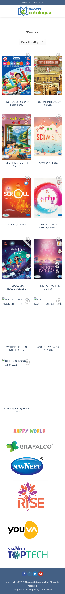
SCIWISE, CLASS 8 (48, 163)
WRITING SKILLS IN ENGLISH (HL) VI (16, 348)
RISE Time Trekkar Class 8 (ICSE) (48, 103)
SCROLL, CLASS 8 (17, 224)
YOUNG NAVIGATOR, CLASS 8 (48, 348)
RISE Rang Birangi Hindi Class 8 (16, 410)
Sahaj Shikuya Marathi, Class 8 (16, 164)
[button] (4, 11)
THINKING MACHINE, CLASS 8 (48, 287)
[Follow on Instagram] (29, 574)
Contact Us (38, 2)
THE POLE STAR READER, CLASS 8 (16, 287)
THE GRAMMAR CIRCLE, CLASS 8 (48, 226)
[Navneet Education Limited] (34, 11)
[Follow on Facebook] (24, 574)
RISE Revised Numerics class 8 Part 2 (17, 103)
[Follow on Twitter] (35, 574)
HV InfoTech (46, 589)
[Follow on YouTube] (40, 574)
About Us (26, 2)
